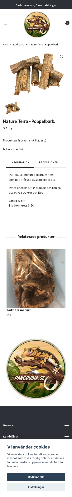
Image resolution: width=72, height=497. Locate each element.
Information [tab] (20, 162)
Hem (5, 44)
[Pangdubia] (36, 24)
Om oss (8, 425)
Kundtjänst (10, 436)
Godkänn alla (36, 477)
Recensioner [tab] (48, 162)
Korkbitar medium (19, 310)
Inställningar (36, 487)
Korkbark (18, 44)
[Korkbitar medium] (36, 278)
